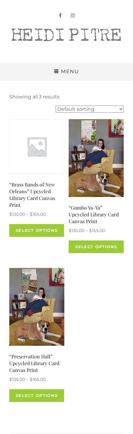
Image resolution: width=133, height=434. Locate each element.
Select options (37, 230)
